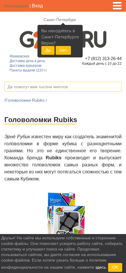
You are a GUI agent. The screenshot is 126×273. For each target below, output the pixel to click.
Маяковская (19, 56)
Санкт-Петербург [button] (60, 19)
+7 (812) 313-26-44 (102, 58)
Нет (63, 50)
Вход (37, 5)
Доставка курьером (25, 66)
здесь (100, 267)
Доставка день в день (27, 61)
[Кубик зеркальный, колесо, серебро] (66, 215)
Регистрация (16, 6)
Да (47, 50)
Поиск (117, 87)
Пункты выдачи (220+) (28, 70)
